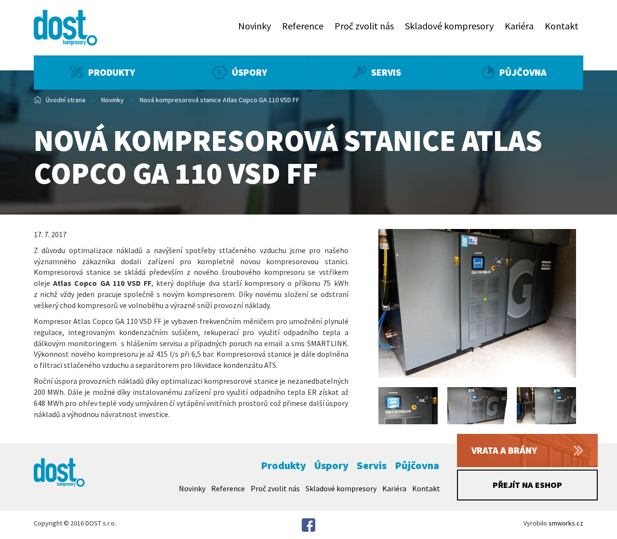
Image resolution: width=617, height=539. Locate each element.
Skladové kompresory (449, 26)
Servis (386, 72)
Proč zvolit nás (364, 26)
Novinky (254, 26)
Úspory (249, 72)
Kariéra (519, 26)
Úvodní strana (65, 99)
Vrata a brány (504, 450)
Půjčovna (523, 72)
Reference (302, 26)
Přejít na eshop (527, 484)
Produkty (111, 72)
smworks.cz (566, 523)
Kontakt (561, 26)
